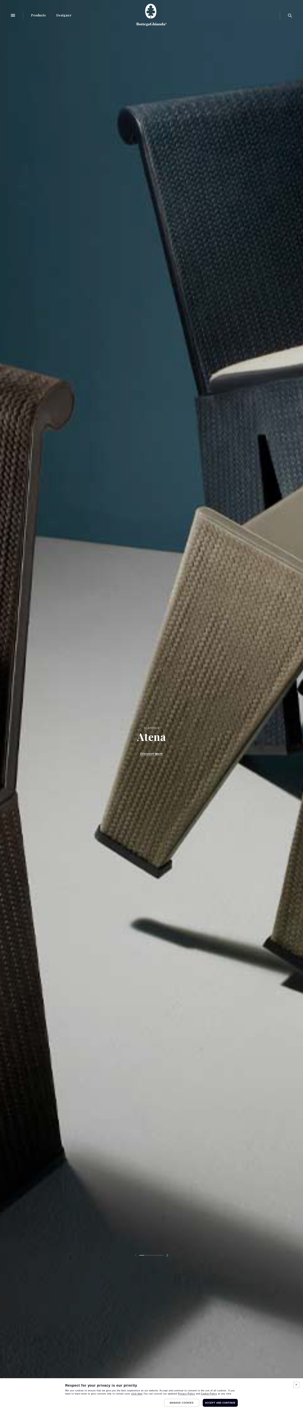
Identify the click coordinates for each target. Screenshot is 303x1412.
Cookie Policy (209, 1393)
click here (137, 1393)
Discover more (151, 754)
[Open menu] (13, 15)
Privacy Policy (186, 1393)
